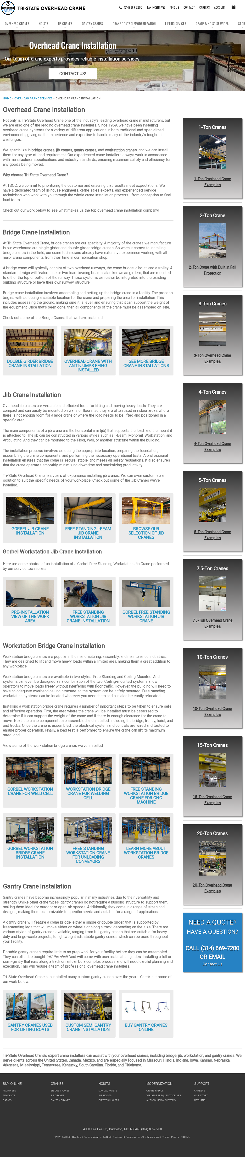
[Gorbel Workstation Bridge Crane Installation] (30, 829)
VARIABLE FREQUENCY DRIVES (163, 1095)
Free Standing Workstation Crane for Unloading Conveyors (88, 855)
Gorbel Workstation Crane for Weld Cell (30, 791)
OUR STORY (201, 1095)
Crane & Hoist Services (212, 23)
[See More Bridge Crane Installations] (146, 342)
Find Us (174, 7)
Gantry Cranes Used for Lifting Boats (30, 1027)
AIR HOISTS (105, 1095)
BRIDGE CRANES (60, 1091)
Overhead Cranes (17, 23)
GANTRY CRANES (60, 1100)
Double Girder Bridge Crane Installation (30, 363)
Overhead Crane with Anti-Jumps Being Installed (88, 365)
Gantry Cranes (92, 23)
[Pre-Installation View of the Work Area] (30, 593)
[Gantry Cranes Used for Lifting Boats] (30, 1006)
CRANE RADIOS (155, 1091)
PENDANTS (9, 1095)
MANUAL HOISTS (108, 1091)
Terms (165, 1137)
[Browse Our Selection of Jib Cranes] (146, 510)
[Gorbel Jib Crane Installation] (30, 510)
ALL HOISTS (9, 1091)
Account (220, 7)
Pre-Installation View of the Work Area (30, 616)
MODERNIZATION (159, 1083)
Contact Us (212, 964)
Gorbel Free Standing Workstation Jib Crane (146, 616)
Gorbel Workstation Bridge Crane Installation (30, 852)
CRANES (57, 1083)
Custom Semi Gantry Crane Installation (88, 1027)
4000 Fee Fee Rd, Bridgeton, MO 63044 (111, 1129)
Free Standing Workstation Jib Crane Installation (88, 616)
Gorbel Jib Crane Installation (30, 530)
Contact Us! (72, 73)
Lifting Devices (175, 23)
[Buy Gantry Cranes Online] (146, 1006)
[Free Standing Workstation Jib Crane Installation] (88, 593)
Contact (189, 7)
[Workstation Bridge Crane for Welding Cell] (88, 770)
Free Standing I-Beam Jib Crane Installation (88, 533)
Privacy (175, 1137)
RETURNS (199, 1100)
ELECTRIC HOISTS (109, 1100)
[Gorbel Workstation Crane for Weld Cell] (30, 770)
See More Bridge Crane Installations (146, 363)
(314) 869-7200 (133, 7)
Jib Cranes (65, 23)
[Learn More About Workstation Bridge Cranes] (146, 829)
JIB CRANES (57, 1095)
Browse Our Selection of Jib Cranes (146, 533)
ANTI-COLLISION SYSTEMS (161, 1100)
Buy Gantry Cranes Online (146, 1027)
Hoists (43, 23)
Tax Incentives (156, 7)
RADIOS (7, 1100)
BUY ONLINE (12, 1083)
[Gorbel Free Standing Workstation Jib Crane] (146, 593)
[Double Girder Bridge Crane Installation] (30, 342)
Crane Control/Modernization (134, 23)
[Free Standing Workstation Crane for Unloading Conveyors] (88, 829)
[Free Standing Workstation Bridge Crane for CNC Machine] (146, 770)
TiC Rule (185, 1137)
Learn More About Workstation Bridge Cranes (146, 852)
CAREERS (204, 7)
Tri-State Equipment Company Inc (121, 1137)
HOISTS (104, 1083)
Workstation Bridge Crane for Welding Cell (88, 793)
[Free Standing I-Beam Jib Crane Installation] (88, 510)
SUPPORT (201, 1083)
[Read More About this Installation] (88, 342)
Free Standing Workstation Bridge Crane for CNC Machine (146, 795)
